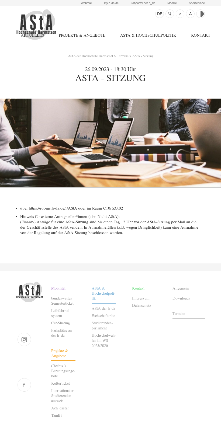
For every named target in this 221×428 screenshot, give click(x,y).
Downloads (181, 298)
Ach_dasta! (60, 407)
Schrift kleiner (180, 13)
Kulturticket (60, 383)
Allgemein (180, 288)
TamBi (56, 415)
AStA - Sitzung (142, 55)
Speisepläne (197, 3)
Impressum (140, 298)
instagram (24, 339)
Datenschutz (141, 305)
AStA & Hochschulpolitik (148, 35)
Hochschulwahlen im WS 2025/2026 (104, 340)
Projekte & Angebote (82, 35)
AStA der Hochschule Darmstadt (36, 24)
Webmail (86, 3)
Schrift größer (190, 13)
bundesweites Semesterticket (62, 300)
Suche (169, 13)
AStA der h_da (103, 308)
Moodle (172, 3)
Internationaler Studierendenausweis (62, 395)
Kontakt (200, 35)
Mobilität (58, 288)
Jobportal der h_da (143, 3)
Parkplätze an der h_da (61, 333)
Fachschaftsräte (103, 315)
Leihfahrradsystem (61, 313)
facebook (24, 385)
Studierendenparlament (102, 325)
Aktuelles (32, 35)
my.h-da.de (111, 3)
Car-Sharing (60, 322)
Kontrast (200, 13)
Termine (123, 55)
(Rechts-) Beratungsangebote (63, 370)
